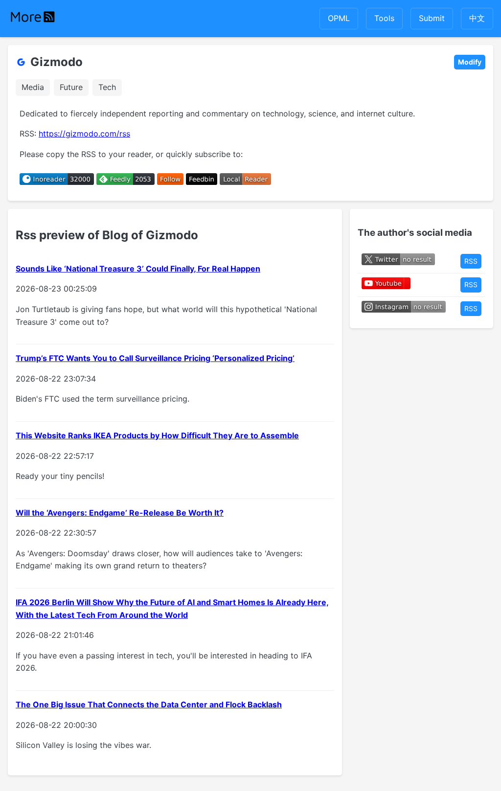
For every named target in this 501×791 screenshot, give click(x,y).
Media (33, 87)
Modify (469, 62)
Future (71, 87)
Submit (432, 18)
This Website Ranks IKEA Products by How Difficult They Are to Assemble (157, 435)
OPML (339, 18)
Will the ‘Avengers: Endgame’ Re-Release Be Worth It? (120, 513)
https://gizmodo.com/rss (84, 133)
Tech (107, 87)
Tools (384, 18)
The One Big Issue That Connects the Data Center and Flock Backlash (149, 704)
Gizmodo (56, 62)
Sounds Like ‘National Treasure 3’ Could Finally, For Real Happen (138, 268)
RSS (471, 261)
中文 (477, 18)
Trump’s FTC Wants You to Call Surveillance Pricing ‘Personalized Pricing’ (155, 358)
